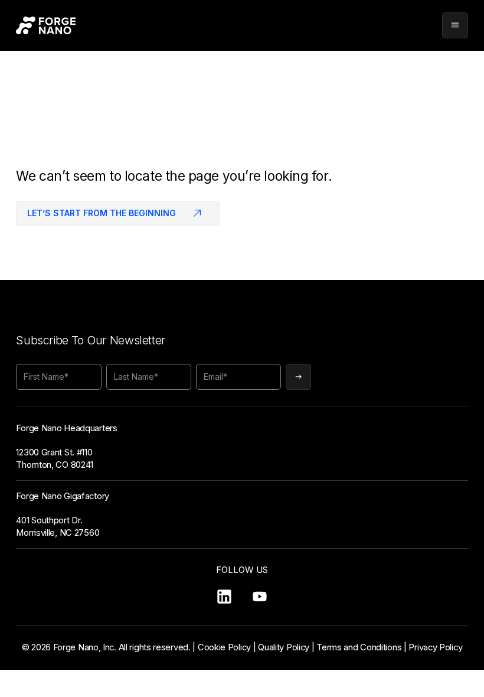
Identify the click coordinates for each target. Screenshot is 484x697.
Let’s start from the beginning (101, 213)
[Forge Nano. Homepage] (46, 25)
